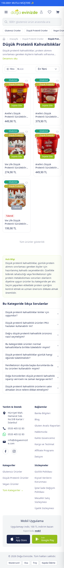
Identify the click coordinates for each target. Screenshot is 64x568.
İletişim (39, 456)
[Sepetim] (57, 12)
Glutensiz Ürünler (13, 30)
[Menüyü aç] (6, 12)
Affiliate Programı (44, 450)
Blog (37, 419)
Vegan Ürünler (11, 484)
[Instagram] (14, 451)
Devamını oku (10, 58)
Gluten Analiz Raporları (47, 425)
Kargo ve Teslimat (44, 444)
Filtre (12, 69)
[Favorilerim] (49, 12)
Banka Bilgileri (43, 413)
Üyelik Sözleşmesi (44, 508)
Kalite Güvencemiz (45, 438)
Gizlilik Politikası (43, 471)
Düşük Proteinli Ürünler (37, 30)
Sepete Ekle (16, 105)
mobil (38, 531)
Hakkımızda (41, 431)
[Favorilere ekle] (26, 81)
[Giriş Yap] (41, 12)
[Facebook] (6, 451)
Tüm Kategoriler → (13, 490)
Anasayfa (14, 39)
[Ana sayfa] (4, 39)
